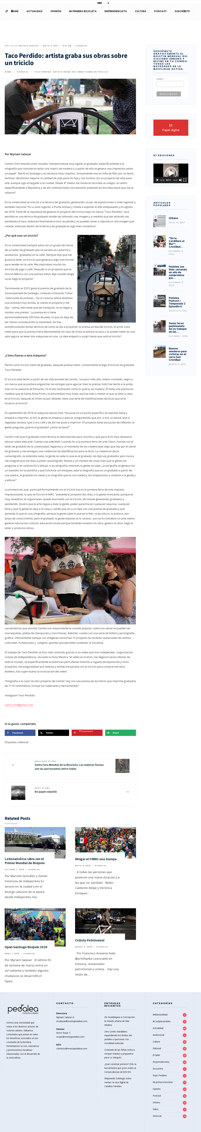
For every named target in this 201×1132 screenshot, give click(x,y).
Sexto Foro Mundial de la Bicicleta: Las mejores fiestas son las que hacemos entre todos (69, 765)
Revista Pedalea (29, 45)
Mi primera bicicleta (83, 11)
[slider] (168, 180)
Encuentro (158, 1068)
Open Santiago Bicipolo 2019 (26, 947)
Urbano (156, 1102)
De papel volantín (46, 790)
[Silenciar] (180, 180)
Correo (160, 79)
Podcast (160, 11)
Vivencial (81, 45)
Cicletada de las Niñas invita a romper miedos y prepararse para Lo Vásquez (119, 1053)
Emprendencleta (116, 11)
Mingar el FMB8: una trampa (96, 859)
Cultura (140, 11)
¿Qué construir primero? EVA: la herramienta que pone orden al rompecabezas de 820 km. (120, 1068)
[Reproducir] (157, 180)
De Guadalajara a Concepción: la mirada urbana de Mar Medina (119, 1021)
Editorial (157, 1048)
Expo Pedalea (160, 1075)
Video (155, 1109)
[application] (170, 173)
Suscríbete (182, 11)
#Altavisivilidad (160, 1014)
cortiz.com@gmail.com (19, 705)
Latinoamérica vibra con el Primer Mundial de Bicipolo (25, 861)
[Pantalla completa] (184, 180)
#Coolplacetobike (162, 1021)
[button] (171, 173)
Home (15, 11)
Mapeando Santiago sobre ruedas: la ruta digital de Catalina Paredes (117, 1082)
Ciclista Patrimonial (89, 940)
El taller (156, 1055)
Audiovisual (158, 1034)
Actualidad (34, 11)
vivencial (23, 742)
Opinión (55, 11)
